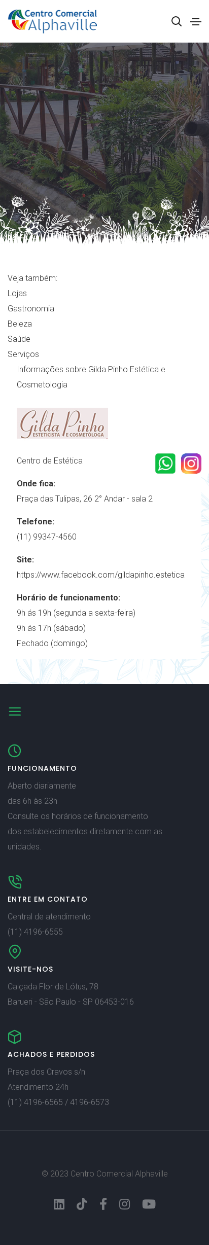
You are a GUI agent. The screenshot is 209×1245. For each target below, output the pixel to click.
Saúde (19, 339)
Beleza (20, 324)
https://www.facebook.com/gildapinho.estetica (101, 575)
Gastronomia (31, 308)
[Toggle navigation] (195, 21)
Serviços (23, 354)
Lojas (17, 293)
